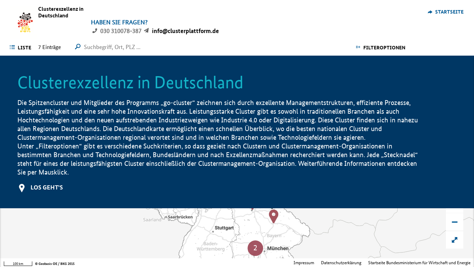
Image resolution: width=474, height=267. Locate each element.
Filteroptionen (384, 47)
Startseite (449, 12)
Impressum (304, 262)
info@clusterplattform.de (185, 30)
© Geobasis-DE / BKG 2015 (55, 264)
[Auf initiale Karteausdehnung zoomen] (454, 240)
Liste (24, 47)
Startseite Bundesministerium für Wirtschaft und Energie (419, 262)
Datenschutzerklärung (341, 262)
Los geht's (47, 187)
